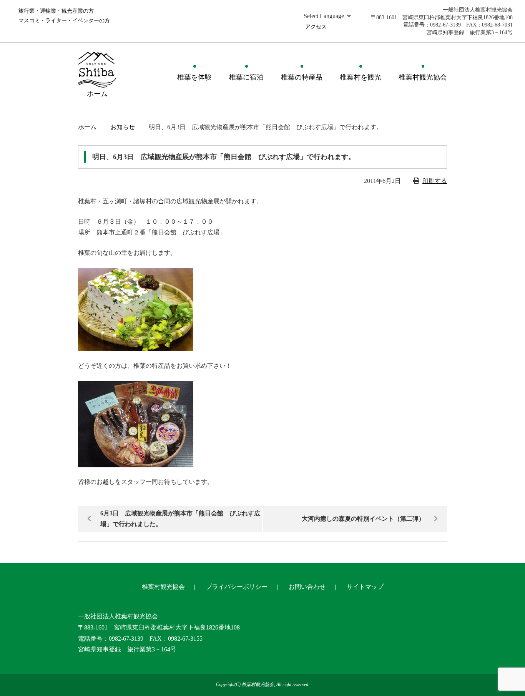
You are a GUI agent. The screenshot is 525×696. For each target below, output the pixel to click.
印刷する (434, 181)
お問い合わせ (307, 586)
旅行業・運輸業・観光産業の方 (56, 11)
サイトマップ (365, 586)
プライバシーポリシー (236, 586)
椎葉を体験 (194, 77)
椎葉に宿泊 (246, 77)
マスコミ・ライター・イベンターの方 (64, 20)
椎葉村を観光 (360, 77)
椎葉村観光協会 (423, 77)
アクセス (316, 27)
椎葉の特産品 (301, 77)
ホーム (87, 127)
